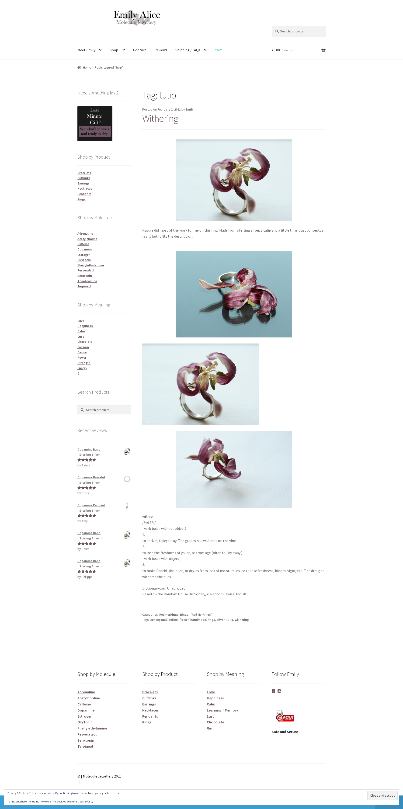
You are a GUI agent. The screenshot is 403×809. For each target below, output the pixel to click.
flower (184, 620)
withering (242, 620)
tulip (229, 620)
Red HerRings (168, 614)
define (173, 620)
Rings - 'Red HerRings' (196, 614)
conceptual (158, 620)
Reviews (160, 50)
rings (211, 620)
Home (87, 67)
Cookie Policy (85, 801)
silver (221, 620)
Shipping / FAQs (187, 50)
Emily (190, 109)
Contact (139, 50)
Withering (160, 118)
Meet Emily (86, 50)
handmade (198, 620)
